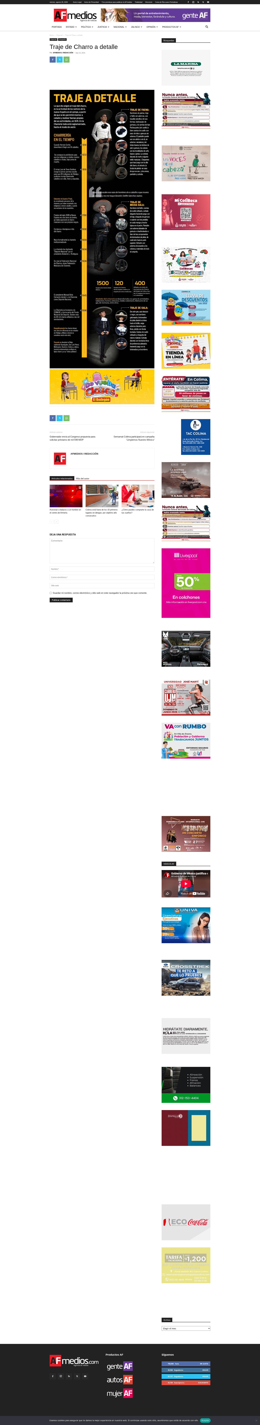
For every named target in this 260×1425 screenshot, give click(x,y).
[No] (256, 1420)
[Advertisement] (186, 788)
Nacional (119, 27)
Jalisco (135, 27)
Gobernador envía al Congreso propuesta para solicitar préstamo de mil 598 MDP (72, 438)
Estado (70, 27)
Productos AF (170, 27)
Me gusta (204, 1364)
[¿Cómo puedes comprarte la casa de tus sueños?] (138, 496)
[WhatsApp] (66, 60)
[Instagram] (193, 2)
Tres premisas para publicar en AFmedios (117, 2)
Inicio (52, 35)
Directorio (148, 2)
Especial (59, 35)
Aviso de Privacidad (91, 2)
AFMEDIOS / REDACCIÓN (63, 53)
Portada (57, 27)
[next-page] (56, 522)
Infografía (62, 39)
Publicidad (138, 2)
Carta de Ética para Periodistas (166, 2)
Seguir (205, 1370)
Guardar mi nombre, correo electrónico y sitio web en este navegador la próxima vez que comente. (100, 593)
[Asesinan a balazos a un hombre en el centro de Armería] (66, 496)
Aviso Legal (77, 2)
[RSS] (198, 2)
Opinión (151, 27)
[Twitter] (203, 2)
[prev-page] (51, 522)
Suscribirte (203, 1383)
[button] (206, 27)
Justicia (102, 27)
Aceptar (205, 1420)
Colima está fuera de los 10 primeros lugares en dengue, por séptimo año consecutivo (102, 513)
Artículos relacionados (62, 478)
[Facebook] (188, 2)
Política (86, 27)
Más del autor (82, 478)
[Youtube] (208, 2)
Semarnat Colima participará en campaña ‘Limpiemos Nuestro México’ (134, 438)
